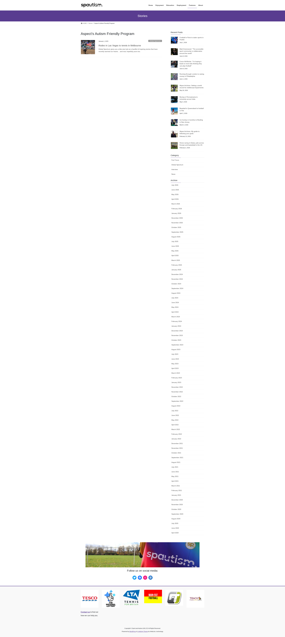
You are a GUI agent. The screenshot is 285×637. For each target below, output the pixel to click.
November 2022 (177, 392)
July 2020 (174, 523)
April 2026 (175, 199)
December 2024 (177, 274)
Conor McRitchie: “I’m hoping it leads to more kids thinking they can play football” (191, 64)
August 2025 (175, 237)
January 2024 (176, 326)
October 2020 (176, 509)
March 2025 (175, 260)
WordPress (132, 631)
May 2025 (174, 251)
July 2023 (174, 354)
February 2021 (176, 490)
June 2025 (175, 246)
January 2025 (176, 270)
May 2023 (174, 364)
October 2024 (176, 284)
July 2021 (174, 467)
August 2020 (175, 519)
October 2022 (176, 396)
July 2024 (174, 298)
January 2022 (176, 439)
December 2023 (177, 331)
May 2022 (174, 420)
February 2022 (176, 434)
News (173, 174)
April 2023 (175, 368)
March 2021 (175, 486)
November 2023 (177, 335)
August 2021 (175, 462)
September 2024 (177, 288)
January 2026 (176, 213)
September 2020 (177, 514)
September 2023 (177, 345)
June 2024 (175, 302)
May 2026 (174, 194)
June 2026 (175, 190)
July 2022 (174, 411)
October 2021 (176, 453)
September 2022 (177, 401)
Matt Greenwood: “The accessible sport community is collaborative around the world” (191, 51)
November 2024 (177, 279)
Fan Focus (175, 160)
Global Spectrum (155, 41)
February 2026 (176, 209)
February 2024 (176, 321)
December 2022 (177, 387)
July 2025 (174, 241)
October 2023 (176, 340)
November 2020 (177, 504)
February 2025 (176, 265)
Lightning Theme (143, 631)
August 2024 (175, 293)
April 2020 (175, 533)
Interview (174, 169)
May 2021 (174, 476)
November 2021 (177, 448)
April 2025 (175, 255)
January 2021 (176, 495)
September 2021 (177, 457)
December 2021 (177, 443)
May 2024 (174, 307)
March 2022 (175, 429)
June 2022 (175, 415)
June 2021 (175, 472)
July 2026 (174, 185)
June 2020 (175, 528)
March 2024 (175, 317)
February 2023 (176, 378)
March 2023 (175, 373)
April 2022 (175, 425)
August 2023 (175, 349)
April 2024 (175, 312)
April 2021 (175, 481)
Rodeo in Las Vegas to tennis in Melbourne (120, 45)
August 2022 (175, 406)
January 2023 (176, 382)
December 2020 (177, 500)
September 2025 (177, 232)
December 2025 (177, 218)
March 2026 (175, 204)
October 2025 (176, 227)
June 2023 (175, 359)
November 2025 (177, 223)
